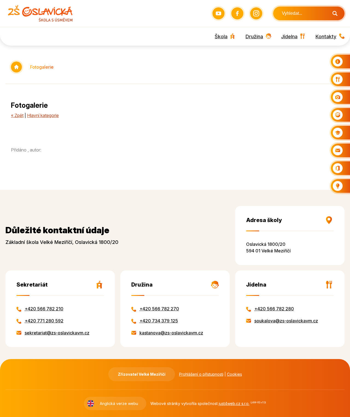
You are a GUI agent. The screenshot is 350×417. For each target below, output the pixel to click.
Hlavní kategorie (43, 115)
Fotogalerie (42, 67)
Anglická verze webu (119, 403)
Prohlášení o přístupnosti (201, 374)
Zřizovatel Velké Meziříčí (141, 374)
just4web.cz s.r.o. (234, 403)
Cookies (234, 374)
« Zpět (17, 115)
